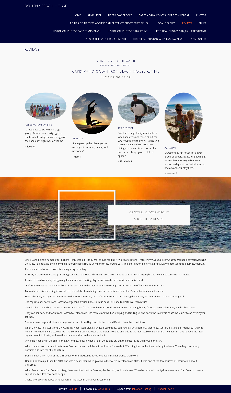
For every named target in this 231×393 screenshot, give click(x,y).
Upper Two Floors (120, 15)
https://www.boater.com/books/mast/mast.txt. (179, 263)
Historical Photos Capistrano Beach (77, 31)
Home (77, 15)
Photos (201, 15)
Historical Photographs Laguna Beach (158, 39)
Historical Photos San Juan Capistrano (180, 31)
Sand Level (94, 15)
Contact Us (198, 39)
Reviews (187, 23)
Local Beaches (166, 23)
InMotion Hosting (141, 388)
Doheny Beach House (45, 6)
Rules (202, 23)
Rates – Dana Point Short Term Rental (164, 15)
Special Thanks (166, 388)
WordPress (104, 388)
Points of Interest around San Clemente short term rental (110, 23)
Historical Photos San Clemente (105, 39)
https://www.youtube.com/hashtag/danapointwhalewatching (173, 259)
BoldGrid (72, 388)
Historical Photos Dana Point (128, 31)
